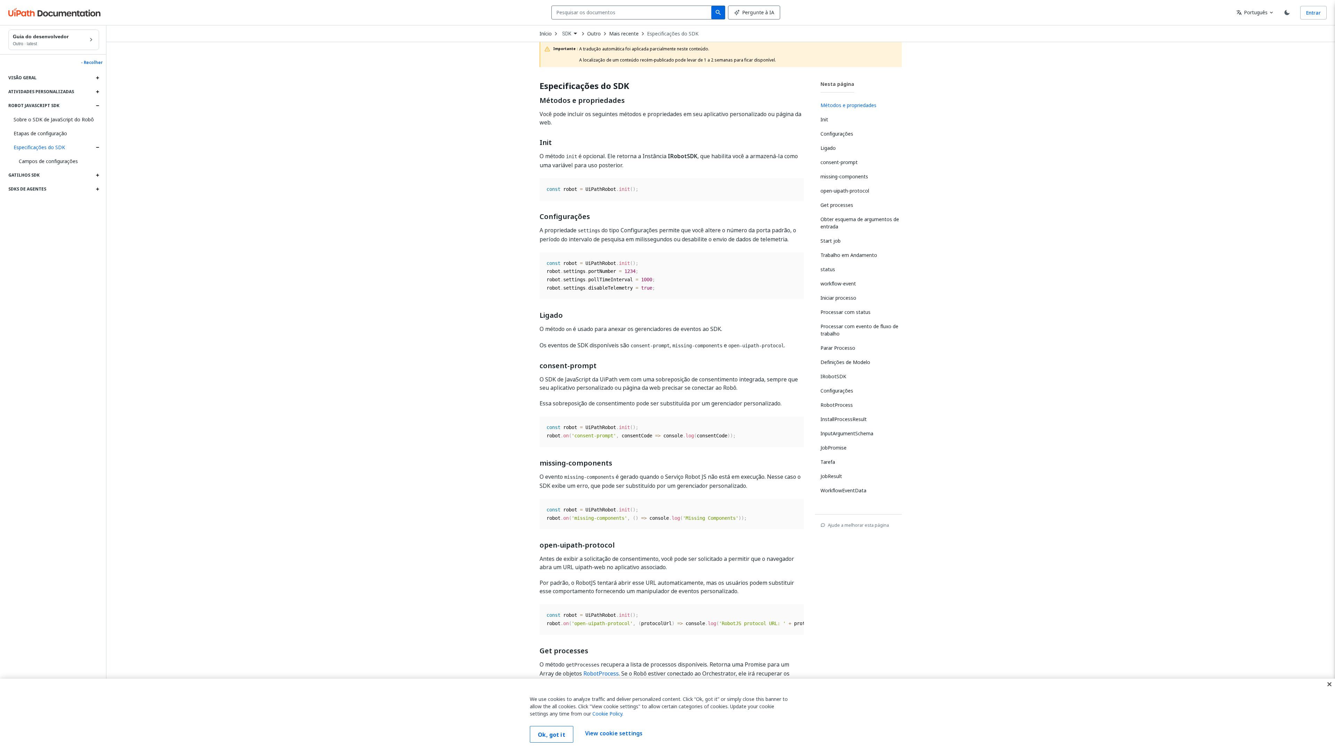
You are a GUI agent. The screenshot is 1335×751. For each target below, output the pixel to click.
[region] (667, 715)
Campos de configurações (48, 161)
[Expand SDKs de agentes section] (97, 189)
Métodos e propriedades (582, 100)
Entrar (1313, 12)
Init (546, 142)
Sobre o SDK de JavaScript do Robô (54, 119)
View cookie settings (613, 733)
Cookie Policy (607, 713)
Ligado (551, 315)
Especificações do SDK (39, 147)
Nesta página (837, 84)
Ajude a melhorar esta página (858, 525)
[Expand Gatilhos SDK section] (97, 175)
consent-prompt (568, 366)
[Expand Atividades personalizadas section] (97, 92)
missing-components (576, 463)
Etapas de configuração (40, 133)
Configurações (565, 216)
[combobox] (633, 12)
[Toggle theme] (1287, 12)
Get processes (564, 651)
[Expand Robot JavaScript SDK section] (97, 106)
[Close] (1329, 684)
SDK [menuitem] (566, 34)
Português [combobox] (1252, 12)
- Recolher (92, 62)
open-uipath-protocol (577, 545)
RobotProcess (601, 673)
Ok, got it (551, 734)
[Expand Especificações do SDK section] (97, 147)
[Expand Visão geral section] (97, 78)
